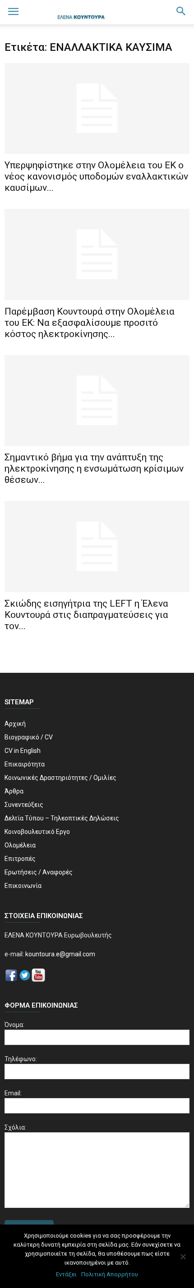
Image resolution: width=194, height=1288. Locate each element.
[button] (181, 12)
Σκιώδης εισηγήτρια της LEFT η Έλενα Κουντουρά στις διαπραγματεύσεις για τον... (86, 614)
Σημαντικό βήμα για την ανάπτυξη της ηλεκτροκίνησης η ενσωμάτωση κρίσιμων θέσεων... (94, 468)
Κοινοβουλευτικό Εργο (37, 831)
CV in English (23, 750)
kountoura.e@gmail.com (59, 954)
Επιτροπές (20, 858)
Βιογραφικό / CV (29, 737)
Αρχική (15, 723)
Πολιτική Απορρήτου (109, 1274)
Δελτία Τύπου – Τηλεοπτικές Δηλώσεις (62, 818)
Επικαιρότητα (25, 764)
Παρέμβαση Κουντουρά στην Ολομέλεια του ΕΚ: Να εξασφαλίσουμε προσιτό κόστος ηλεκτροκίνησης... (90, 322)
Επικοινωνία (23, 885)
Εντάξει (66, 1274)
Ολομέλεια (20, 845)
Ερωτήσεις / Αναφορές (39, 872)
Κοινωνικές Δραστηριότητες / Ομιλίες (60, 777)
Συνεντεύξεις (24, 804)
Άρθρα (14, 791)
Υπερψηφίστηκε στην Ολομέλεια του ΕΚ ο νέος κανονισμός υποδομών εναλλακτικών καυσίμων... (96, 176)
